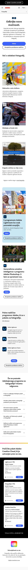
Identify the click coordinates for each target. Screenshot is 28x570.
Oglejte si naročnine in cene (14, 560)
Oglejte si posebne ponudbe (14, 2)
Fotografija (4, 11)
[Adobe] (7, 7)
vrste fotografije (20, 180)
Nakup (14, 43)
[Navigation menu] (2, 7)
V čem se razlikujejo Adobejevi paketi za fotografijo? (13, 394)
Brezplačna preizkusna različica (14, 47)
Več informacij (5, 321)
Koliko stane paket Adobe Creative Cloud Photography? (12, 432)
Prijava (23, 7)
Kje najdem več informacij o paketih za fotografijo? (13, 417)
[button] (19, 8)
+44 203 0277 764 (18, 533)
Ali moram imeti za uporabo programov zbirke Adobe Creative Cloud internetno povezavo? (12, 409)
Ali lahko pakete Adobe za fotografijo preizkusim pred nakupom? (13, 401)
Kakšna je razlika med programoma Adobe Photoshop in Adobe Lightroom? (13, 425)
